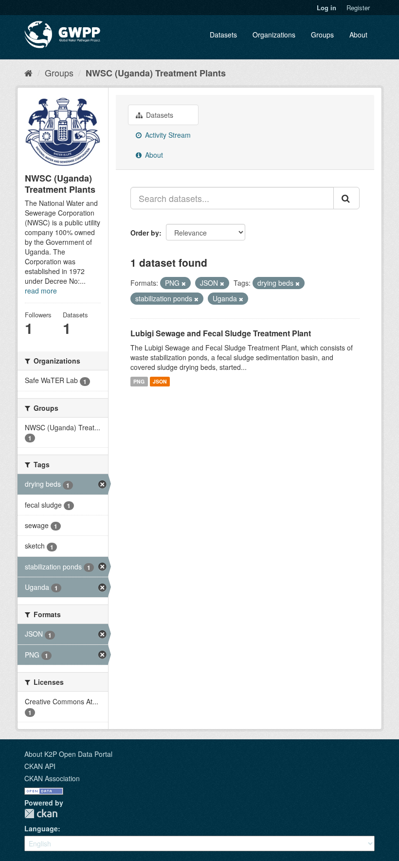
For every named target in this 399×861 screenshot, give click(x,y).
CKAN (40, 813)
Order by (144, 233)
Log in (326, 7)
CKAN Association (52, 778)
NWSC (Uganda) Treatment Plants (156, 73)
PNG (139, 381)
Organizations (274, 34)
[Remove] (183, 283)
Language (41, 828)
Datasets (223, 34)
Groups (322, 34)
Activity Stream (167, 135)
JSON (160, 381)
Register (358, 7)
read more (41, 290)
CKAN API (39, 766)
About (358, 34)
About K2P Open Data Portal (68, 754)
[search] (346, 198)
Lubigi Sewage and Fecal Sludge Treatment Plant (220, 333)
